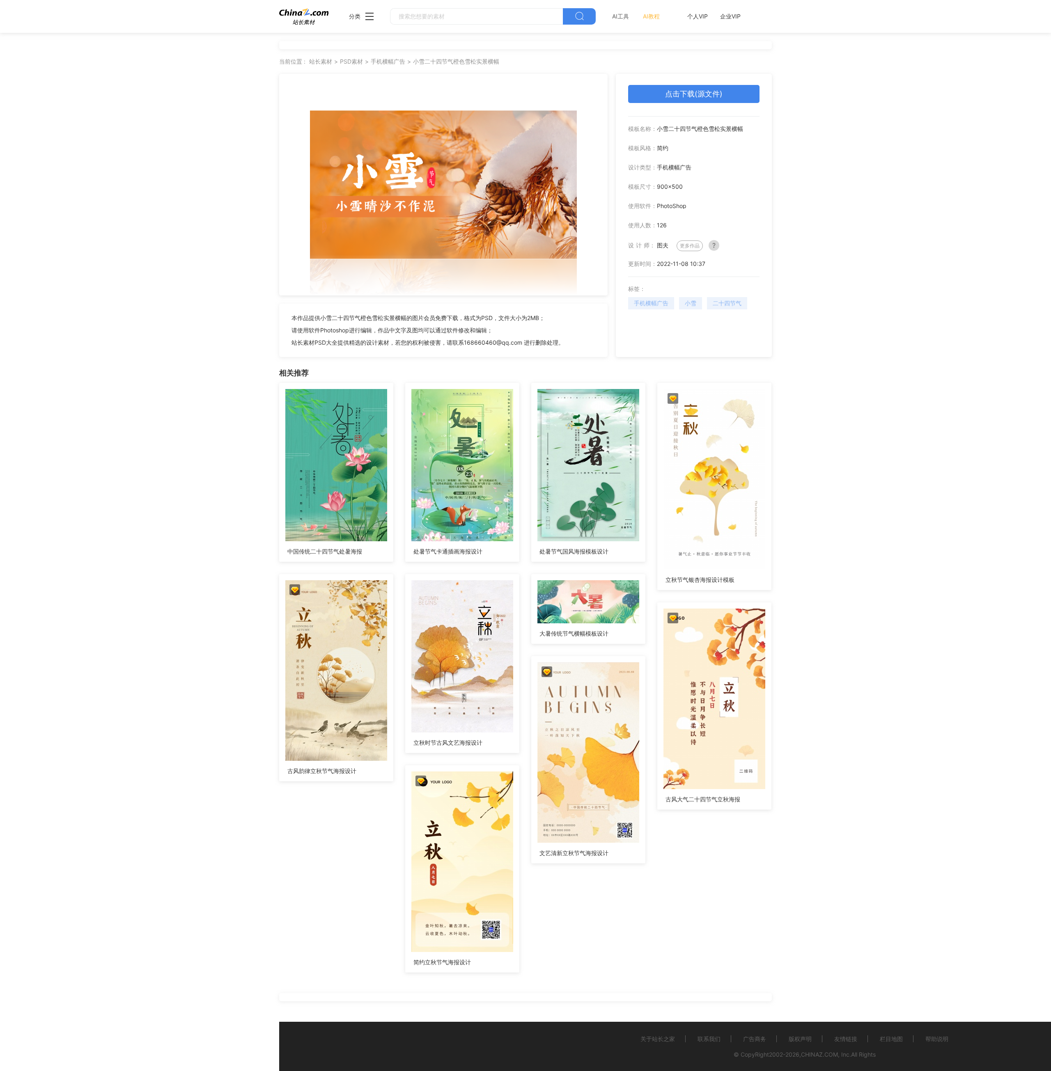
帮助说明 (936, 1038)
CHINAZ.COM (819, 1054)
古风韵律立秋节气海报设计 (321, 770)
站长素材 (320, 61)
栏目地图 (891, 1038)
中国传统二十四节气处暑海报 (324, 551)
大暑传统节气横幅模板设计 (573, 633)
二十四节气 (727, 303)
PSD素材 (351, 61)
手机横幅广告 (388, 61)
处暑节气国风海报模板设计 (573, 551)
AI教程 (651, 16)
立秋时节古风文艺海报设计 (447, 742)
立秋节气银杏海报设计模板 (699, 579)
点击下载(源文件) (694, 93)
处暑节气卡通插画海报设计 (447, 551)
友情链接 (845, 1038)
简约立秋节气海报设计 (442, 962)
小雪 (690, 303)
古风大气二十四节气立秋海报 (702, 799)
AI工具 (620, 16)
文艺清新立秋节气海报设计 (573, 852)
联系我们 (709, 1038)
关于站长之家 (657, 1038)
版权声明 (800, 1038)
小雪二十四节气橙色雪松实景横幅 (456, 61)
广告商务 (754, 1038)
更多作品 (690, 246)
